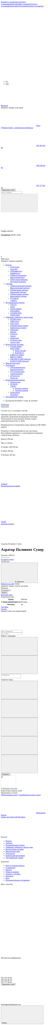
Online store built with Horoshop (13, 817)
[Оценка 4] (19, 745)
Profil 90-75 (19, 353)
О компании (6, 4)
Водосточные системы (15, 344)
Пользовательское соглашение (31, 6)
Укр (7, 84)
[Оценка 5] (19, 764)
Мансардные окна (13, 363)
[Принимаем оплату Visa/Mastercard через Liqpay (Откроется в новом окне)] (21, 795)
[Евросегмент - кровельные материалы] (8, 787)
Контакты (12, 6)
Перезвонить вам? (8, 190)
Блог (17, 6)
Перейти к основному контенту (13, 2)
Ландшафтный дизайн (14, 397)
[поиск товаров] (19, 203)
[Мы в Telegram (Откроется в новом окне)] (18, 78)
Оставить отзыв (7, 559)
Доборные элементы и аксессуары (19, 317)
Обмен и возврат (23, 4)
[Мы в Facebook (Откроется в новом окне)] (18, 24)
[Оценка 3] (19, 727)
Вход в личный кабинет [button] (15, 866)
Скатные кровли (21, 390)
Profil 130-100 (20, 351)
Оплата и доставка (13, 874)
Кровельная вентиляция (15, 380)
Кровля (8, 265)
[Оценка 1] (19, 690)
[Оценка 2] (19, 708)
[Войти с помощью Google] (19, 665)
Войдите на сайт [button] (7, 584)
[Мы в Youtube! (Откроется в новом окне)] (18, 42)
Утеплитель (10, 365)
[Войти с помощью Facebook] (19, 646)
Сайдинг (9, 284)
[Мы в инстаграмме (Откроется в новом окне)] (18, 60)
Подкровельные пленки (15, 303)
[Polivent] (5, 405)
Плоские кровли (21, 388)
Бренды (14, 4)
